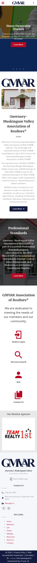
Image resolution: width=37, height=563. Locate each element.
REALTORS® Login (20, 479)
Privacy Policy (20, 552)
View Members (18, 45)
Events (9, 531)
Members (10, 524)
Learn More (18, 276)
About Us (10, 540)
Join (8, 527)
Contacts (10, 543)
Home (9, 521)
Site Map (29, 555)
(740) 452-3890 (10, 492)
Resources (11, 537)
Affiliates (10, 534)
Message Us (9, 503)
